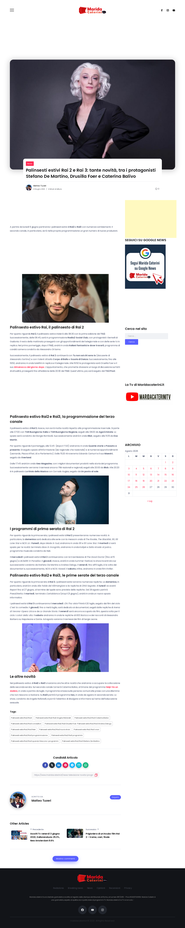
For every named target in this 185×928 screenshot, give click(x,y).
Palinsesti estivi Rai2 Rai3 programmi (67, 735)
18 (136, 480)
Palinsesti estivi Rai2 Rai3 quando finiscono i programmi (34, 741)
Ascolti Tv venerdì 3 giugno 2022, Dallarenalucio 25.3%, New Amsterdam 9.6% (45, 837)
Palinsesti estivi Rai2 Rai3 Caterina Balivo (92, 718)
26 (143, 487)
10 (129, 474)
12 (144, 474)
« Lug (149, 501)
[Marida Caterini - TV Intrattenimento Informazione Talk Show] (92, 10)
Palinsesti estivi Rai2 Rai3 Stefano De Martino (81, 741)
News (29, 163)
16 (173, 474)
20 (151, 480)
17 (129, 480)
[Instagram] (167, 10)
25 (136, 487)
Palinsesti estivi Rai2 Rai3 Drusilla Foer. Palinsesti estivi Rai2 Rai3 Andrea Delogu (78, 724)
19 (144, 480)
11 (136, 474)
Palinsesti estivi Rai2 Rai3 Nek (23, 729)
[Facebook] (161, 10)
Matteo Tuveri (39, 185)
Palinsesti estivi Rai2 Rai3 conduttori (26, 724)
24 (129, 487)
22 (165, 480)
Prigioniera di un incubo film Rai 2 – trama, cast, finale (102, 835)
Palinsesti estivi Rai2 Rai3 (21, 718)
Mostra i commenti (65, 858)
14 (158, 474)
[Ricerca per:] (146, 336)
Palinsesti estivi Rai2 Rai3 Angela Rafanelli (53, 718)
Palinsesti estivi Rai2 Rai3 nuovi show (54, 729)
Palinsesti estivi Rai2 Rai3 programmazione (29, 735)
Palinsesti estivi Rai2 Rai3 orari (86, 729)
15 (166, 474)
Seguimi (115, 797)
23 (173, 480)
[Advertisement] (150, 219)
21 (158, 480)
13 (151, 474)
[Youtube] (173, 10)
